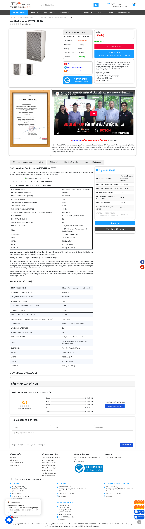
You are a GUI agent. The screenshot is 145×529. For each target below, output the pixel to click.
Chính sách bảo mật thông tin (51, 457)
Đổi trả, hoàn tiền (47, 470)
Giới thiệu (13, 457)
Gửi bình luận (126, 445)
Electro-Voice (82, 41)
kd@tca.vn (62, 520)
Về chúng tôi (49, 12)
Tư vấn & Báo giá (114, 47)
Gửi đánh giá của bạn (115, 406)
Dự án (76, 12)
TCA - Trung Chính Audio (113, 457)
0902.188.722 (93, 457)
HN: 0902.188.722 (118, 5)
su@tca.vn (62, 496)
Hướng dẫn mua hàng (48, 465)
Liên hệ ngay (14, 460)
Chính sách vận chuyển (49, 463)
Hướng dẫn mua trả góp (49, 468)
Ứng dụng (88, 12)
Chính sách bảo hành (16, 463)
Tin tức (100, 12)
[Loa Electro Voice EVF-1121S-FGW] (36, 46)
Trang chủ (34, 12)
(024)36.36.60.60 (81, 457)
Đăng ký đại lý (14, 465)
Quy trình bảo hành (48, 460)
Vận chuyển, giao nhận (49, 473)
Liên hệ (110, 12)
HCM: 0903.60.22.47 (119, 7)
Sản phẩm (64, 12)
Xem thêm (115, 223)
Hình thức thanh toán (48, 476)
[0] (133, 5)
